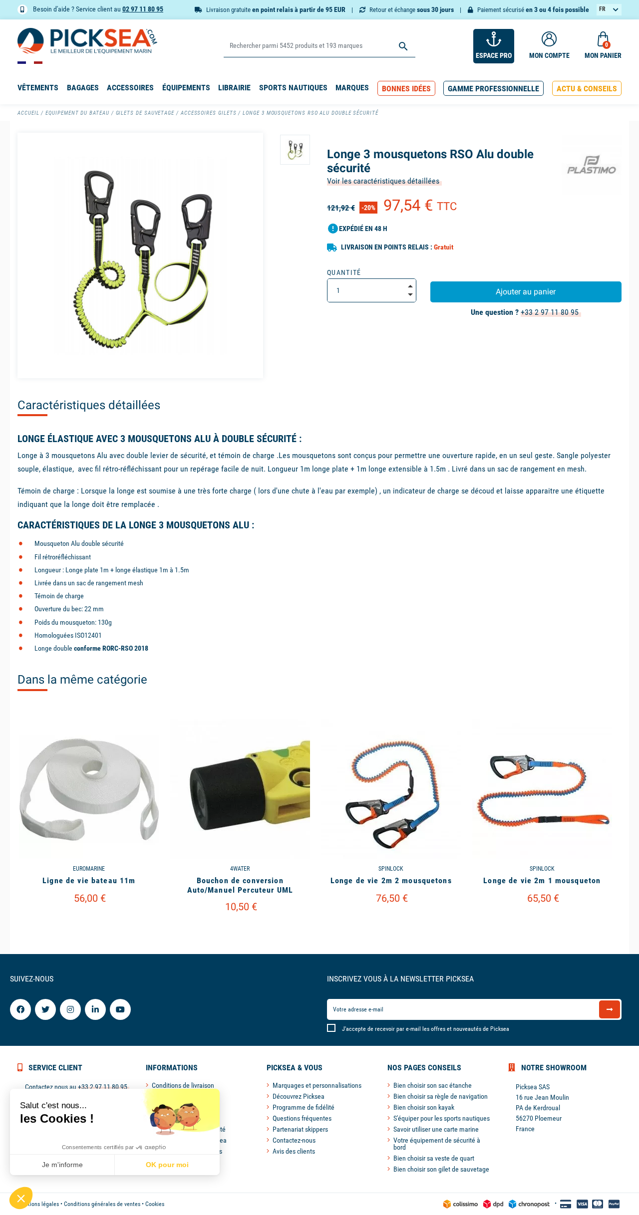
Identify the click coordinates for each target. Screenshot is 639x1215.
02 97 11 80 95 (142, 9)
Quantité (344, 272)
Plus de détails (89, 924)
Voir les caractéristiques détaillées (383, 181)
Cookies (154, 1204)
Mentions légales (38, 1204)
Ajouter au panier (526, 291)
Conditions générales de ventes (102, 1204)
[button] (406, 88)
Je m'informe (62, 1165)
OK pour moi (167, 1165)
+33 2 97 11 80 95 (550, 312)
